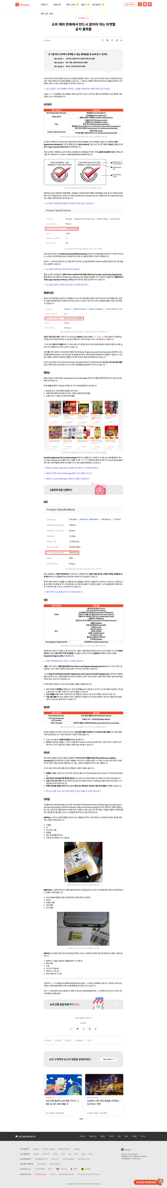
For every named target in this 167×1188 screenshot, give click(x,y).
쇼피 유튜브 (145, 4)
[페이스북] (112, 40)
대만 (119, 1136)
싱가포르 (82, 1136)
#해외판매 (48, 1040)
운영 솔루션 (98, 4)
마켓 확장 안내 (41, 1164)
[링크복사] (103, 40)
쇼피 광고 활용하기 (68, 1159)
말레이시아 (92, 1136)
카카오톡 (87, 1169)
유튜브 (76, 1169)
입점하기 (44, 4)
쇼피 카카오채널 (150, 4)
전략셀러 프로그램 (64, 1149)
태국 (126, 1136)
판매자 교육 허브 (55, 1164)
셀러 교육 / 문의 (47, 13)
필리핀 (111, 1136)
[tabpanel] (83, 1059)
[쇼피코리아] (22, 5)
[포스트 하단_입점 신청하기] (83, 1059)
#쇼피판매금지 (79, 1040)
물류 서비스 (55, 1159)
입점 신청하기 (130, 4)
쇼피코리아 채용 (40, 1169)
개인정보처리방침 (40, 1174)
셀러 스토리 (72, 4)
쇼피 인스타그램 (140, 4)
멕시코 (143, 1136)
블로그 (85, 4)
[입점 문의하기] (148, 1181)
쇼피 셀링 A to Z (83, 18)
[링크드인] (121, 40)
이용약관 (52, 1174)
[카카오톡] (107, 40)
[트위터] (117, 40)
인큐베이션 (76, 1149)
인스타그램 (63, 1169)
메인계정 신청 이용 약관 (66, 1174)
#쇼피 (89, 1040)
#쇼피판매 (58, 1040)
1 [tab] (83, 1065)
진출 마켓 (57, 4)
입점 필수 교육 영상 (49, 1149)
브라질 (134, 1136)
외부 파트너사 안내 (84, 1159)
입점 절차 (36, 1149)
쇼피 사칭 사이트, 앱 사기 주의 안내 (88, 1174)
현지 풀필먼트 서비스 (41, 1159)
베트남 (103, 1136)
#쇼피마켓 (68, 1040)
